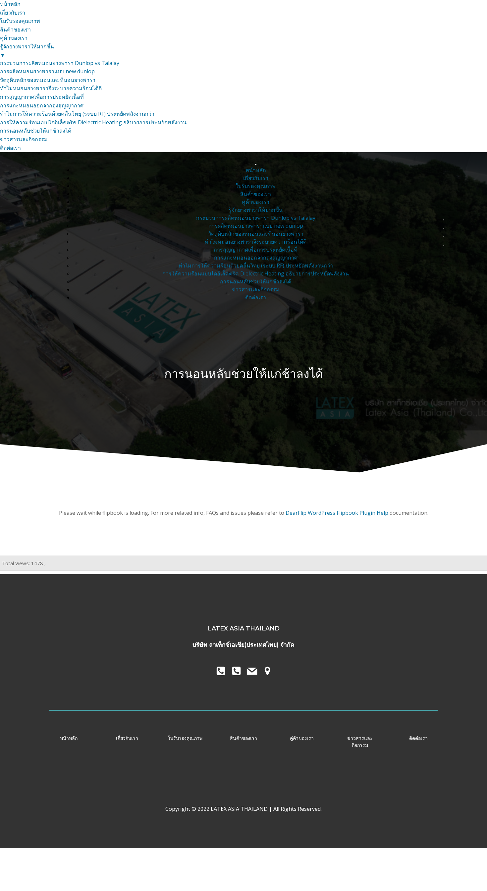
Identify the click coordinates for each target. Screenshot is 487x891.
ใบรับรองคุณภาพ (256, 186)
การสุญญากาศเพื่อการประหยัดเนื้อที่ (256, 249)
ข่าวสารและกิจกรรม (256, 289)
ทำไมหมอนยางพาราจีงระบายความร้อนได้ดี (255, 241)
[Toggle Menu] (255, 164)
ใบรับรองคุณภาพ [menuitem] (20, 21)
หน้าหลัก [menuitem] (10, 4)
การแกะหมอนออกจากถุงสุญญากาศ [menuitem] (41, 105)
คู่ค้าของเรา (255, 202)
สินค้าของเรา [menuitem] (15, 29)
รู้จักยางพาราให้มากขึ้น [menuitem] (27, 51)
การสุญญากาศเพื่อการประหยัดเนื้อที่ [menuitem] (42, 96)
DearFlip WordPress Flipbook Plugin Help (337, 512)
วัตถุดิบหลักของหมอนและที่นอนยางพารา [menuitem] (47, 80)
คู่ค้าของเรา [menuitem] (13, 37)
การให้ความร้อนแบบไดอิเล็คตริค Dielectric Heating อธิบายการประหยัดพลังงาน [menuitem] (93, 122)
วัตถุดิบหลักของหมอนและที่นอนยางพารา (255, 233)
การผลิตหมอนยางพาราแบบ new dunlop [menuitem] (47, 71)
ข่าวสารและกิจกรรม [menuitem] (24, 139)
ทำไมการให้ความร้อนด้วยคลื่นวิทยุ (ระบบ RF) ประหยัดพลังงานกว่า (256, 265)
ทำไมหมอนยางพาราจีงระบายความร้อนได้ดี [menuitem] (51, 88)
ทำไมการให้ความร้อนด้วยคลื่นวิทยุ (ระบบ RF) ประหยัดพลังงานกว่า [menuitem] (77, 113)
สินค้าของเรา (255, 194)
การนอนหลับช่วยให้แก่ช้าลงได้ (255, 281)
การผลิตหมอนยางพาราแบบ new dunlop (255, 225)
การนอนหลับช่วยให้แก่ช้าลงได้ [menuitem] (35, 130)
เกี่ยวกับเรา (255, 178)
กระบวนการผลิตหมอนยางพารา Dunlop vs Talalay (255, 217)
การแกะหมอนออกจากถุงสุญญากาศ (256, 257)
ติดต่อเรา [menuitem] (10, 147)
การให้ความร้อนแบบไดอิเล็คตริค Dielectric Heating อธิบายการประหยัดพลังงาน (255, 273)
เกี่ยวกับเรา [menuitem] (12, 12)
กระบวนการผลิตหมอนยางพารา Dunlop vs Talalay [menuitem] (59, 63)
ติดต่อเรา (255, 297)
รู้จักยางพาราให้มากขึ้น (256, 209)
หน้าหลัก (255, 170)
